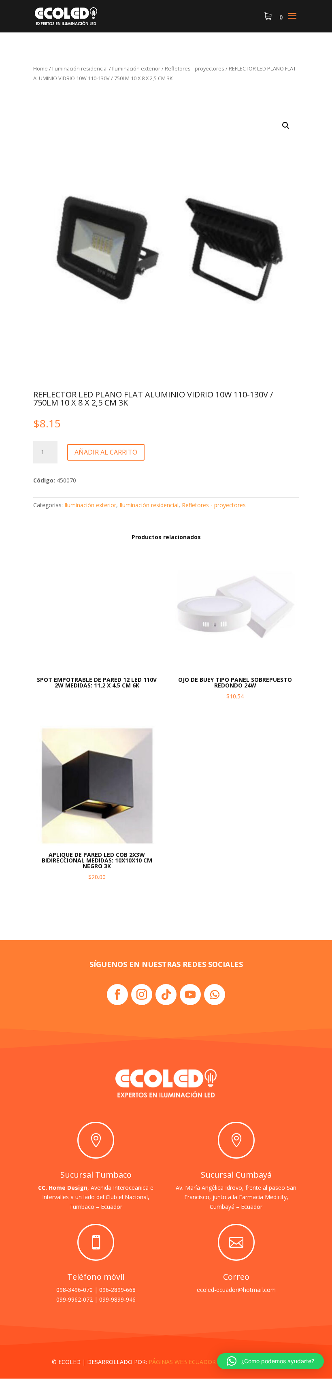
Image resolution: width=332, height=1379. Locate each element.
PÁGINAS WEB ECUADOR (182, 1362)
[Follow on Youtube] (190, 994)
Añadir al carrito (105, 452)
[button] (286, 125)
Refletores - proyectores (194, 68)
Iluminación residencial (80, 68)
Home (40, 68)
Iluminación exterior (136, 68)
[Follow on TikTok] (166, 994)
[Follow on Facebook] (117, 994)
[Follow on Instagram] (141, 994)
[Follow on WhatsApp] (214, 994)
